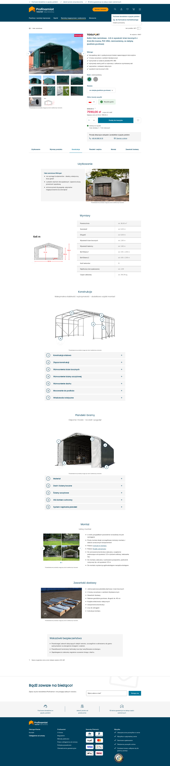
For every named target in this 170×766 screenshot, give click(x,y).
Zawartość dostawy (132, 149)
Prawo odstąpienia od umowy (67, 742)
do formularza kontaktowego (127, 19)
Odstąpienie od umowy (37, 736)
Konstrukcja (76, 149)
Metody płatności (63, 739)
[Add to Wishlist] (138, 120)
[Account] (121, 9)
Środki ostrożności (99, 549)
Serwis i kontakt (100, 9)
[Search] (115, 9)
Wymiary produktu (56, 149)
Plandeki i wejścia (95, 149)
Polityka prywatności (64, 745)
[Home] (30, 28)
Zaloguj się (135, 693)
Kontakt (31, 732)
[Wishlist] (127, 9)
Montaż (113, 149)
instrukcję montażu (100, 546)
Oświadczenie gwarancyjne (66, 748)
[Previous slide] (28, 54)
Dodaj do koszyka (116, 120)
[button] (133, 9)
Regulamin (61, 736)
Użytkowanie (35, 149)
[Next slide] (83, 54)
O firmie (60, 732)
